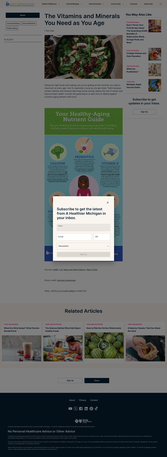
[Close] (107, 202)
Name (60, 226)
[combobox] (83, 246)
